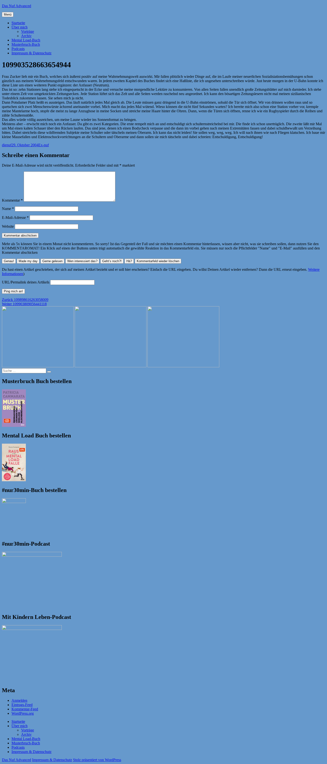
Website (8, 226)
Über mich (19, 27)
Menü (7, 14)
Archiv (26, 36)
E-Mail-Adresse (15, 217)
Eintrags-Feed (22, 705)
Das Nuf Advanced (16, 6)
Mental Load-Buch (25, 40)
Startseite (18, 23)
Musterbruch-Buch (25, 44)
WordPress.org (22, 713)
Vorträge (27, 31)
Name (8, 209)
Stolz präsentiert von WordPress (97, 760)
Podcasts (18, 49)
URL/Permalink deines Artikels (25, 282)
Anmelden (19, 700)
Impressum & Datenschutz (31, 53)
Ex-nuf (43, 145)
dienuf (6, 145)
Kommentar (12, 200)
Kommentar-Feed (24, 709)
